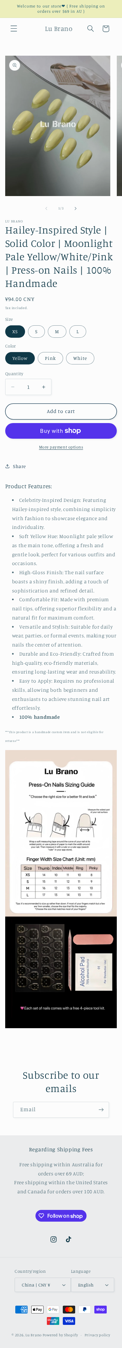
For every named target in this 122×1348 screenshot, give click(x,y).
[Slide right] (76, 208)
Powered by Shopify (60, 1335)
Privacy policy (97, 1335)
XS (15, 331)
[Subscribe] (101, 1110)
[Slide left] (46, 208)
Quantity (14, 373)
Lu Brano (33, 1335)
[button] (13, 28)
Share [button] (19, 466)
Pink (50, 358)
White (80, 358)
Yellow (20, 358)
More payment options (61, 447)
